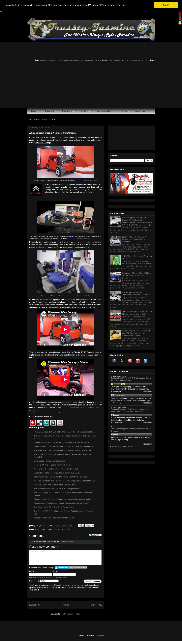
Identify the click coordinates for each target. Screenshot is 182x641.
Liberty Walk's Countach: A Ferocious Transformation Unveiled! (134, 239)
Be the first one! (67, 542)
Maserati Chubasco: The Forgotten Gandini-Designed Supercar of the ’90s (64, 60)
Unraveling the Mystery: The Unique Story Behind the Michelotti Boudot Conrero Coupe (137, 220)
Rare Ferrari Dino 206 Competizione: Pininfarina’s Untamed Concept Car (63, 446)
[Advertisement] (91, 87)
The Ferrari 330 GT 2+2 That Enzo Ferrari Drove (54, 507)
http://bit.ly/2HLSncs (83, 238)
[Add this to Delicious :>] (39, 422)
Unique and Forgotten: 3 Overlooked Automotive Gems (135, 293)
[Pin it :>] (32, 422)
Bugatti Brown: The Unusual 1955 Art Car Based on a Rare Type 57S (62, 503)
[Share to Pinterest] (92, 525)
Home (66, 605)
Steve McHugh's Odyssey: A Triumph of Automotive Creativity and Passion (65, 499)
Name (31, 571)
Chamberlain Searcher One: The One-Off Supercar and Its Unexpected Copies (137, 333)
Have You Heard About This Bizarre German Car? (122, 60)
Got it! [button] (166, 5)
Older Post (96, 605)
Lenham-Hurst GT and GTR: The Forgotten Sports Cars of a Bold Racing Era (131, 379)
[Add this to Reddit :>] (60, 422)
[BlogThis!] (82, 525)
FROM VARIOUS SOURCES (77, 407)
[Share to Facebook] (89, 525)
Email (55, 571)
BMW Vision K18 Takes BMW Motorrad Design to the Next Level (60, 477)
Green (49, 529)
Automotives (40, 529)
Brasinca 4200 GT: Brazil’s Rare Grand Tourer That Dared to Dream (136, 275)
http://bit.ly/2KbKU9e (90, 180)
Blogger (101, 635)
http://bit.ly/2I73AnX (83, 296)
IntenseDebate (127, 447)
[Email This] (79, 525)
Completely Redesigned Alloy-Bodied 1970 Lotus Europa (57, 473)
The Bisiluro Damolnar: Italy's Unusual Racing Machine (56, 489)
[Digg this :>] (53, 422)
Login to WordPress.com (78, 567)
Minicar (56, 529)
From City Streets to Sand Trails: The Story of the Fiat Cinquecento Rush (64, 432)
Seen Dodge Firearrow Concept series (49, 461)
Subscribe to (34, 581)
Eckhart (117, 384)
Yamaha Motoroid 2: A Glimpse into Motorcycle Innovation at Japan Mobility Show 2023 (130, 410)
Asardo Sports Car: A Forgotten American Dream (54, 518)
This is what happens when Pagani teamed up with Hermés (131, 430)
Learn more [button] (121, 5)
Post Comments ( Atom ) (71, 614)
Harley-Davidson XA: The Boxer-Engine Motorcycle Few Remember (62, 442)
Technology (66, 529)
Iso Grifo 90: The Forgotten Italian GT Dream (52, 465)
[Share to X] (86, 525)
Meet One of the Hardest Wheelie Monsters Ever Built (56, 469)
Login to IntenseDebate (62, 567)
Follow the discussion (99, 535)
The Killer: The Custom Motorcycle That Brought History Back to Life (62, 450)
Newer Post (35, 605)
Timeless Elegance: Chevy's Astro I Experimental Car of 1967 (137, 312)
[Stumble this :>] (46, 422)
